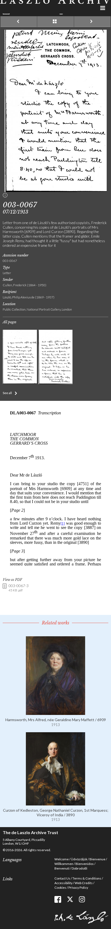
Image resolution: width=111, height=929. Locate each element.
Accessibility (63, 883)
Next (92, 21)
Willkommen (63, 864)
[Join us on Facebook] (57, 899)
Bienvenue (97, 859)
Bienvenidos (84, 864)
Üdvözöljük (79, 859)
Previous (19, 21)
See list (55, 21)
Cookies (60, 887)
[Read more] (55, 712)
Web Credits (84, 883)
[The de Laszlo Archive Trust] (55, 7)
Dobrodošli (79, 868)
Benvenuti (62, 868)
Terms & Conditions (86, 878)
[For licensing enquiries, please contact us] (5, 196)
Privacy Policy (78, 887)
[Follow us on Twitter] (70, 899)
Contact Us (62, 878)
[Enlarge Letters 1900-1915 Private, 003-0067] (56, 190)
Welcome (61, 859)
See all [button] (7, 393)
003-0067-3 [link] (19, 587)
